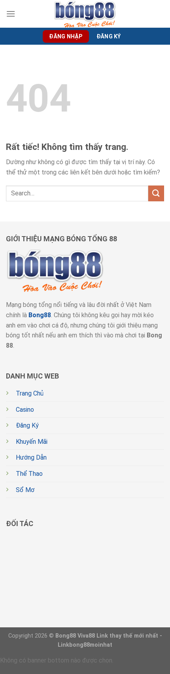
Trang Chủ (29, 393)
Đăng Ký (27, 425)
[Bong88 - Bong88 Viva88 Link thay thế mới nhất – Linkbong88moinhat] (85, 14)
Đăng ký (108, 36)
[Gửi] (156, 193)
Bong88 (39, 315)
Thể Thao (29, 473)
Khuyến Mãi (31, 441)
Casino (25, 409)
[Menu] (10, 13)
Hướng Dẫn (31, 457)
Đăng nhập (66, 36)
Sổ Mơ (25, 490)
